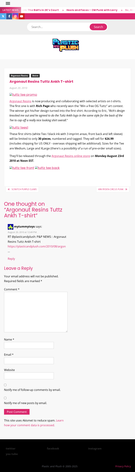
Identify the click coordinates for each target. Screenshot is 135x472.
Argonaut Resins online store (71, 156)
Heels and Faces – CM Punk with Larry (89, 10)
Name (9, 339)
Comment (12, 289)
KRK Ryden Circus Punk (110, 189)
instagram (95, 448)
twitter (10, 448)
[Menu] (7, 3)
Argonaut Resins (19, 75)
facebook (53, 448)
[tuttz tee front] (21, 167)
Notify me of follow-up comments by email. (32, 390)
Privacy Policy (123, 466)
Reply (11, 259)
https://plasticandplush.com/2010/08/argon (37, 246)
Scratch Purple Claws (24, 189)
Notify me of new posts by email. (25, 403)
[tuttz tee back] (47, 167)
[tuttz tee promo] (23, 94)
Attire (35, 75)
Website (9, 370)
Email (9, 355)
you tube (12, 454)
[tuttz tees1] (18, 127)
